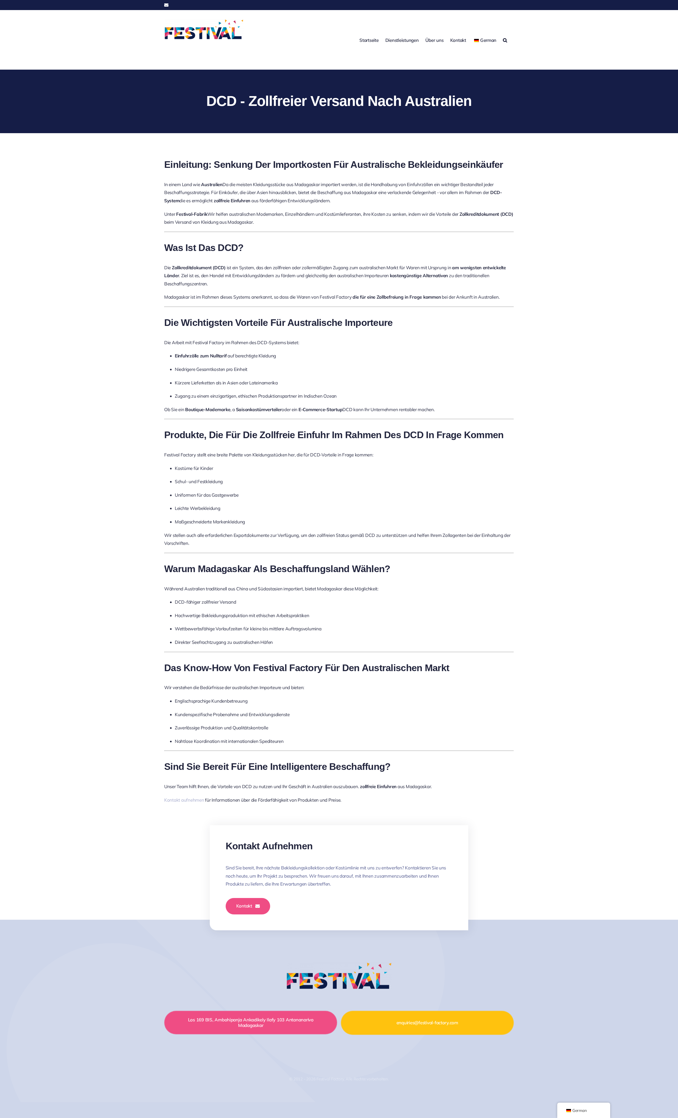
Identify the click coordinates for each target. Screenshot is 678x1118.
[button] (505, 39)
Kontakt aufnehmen (184, 800)
